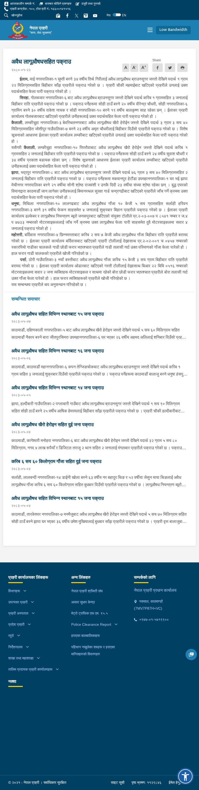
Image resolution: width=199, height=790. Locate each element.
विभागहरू (14, 591)
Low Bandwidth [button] (173, 30)
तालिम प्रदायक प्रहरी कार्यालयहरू (30, 669)
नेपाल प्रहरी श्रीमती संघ (87, 591)
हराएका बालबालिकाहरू (85, 636)
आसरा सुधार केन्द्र (83, 602)
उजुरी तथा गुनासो (91, 3)
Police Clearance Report (91, 624)
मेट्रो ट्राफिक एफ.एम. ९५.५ (89, 613)
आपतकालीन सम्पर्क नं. (22, 3)
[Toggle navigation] (150, 30)
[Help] (191, 654)
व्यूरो (11, 636)
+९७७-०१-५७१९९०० (153, 619)
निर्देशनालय (15, 647)
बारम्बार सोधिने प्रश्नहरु (57, 3)
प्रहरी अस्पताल (18, 613)
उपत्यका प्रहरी (17, 602)
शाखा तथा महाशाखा (20, 658)
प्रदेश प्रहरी (16, 624)
